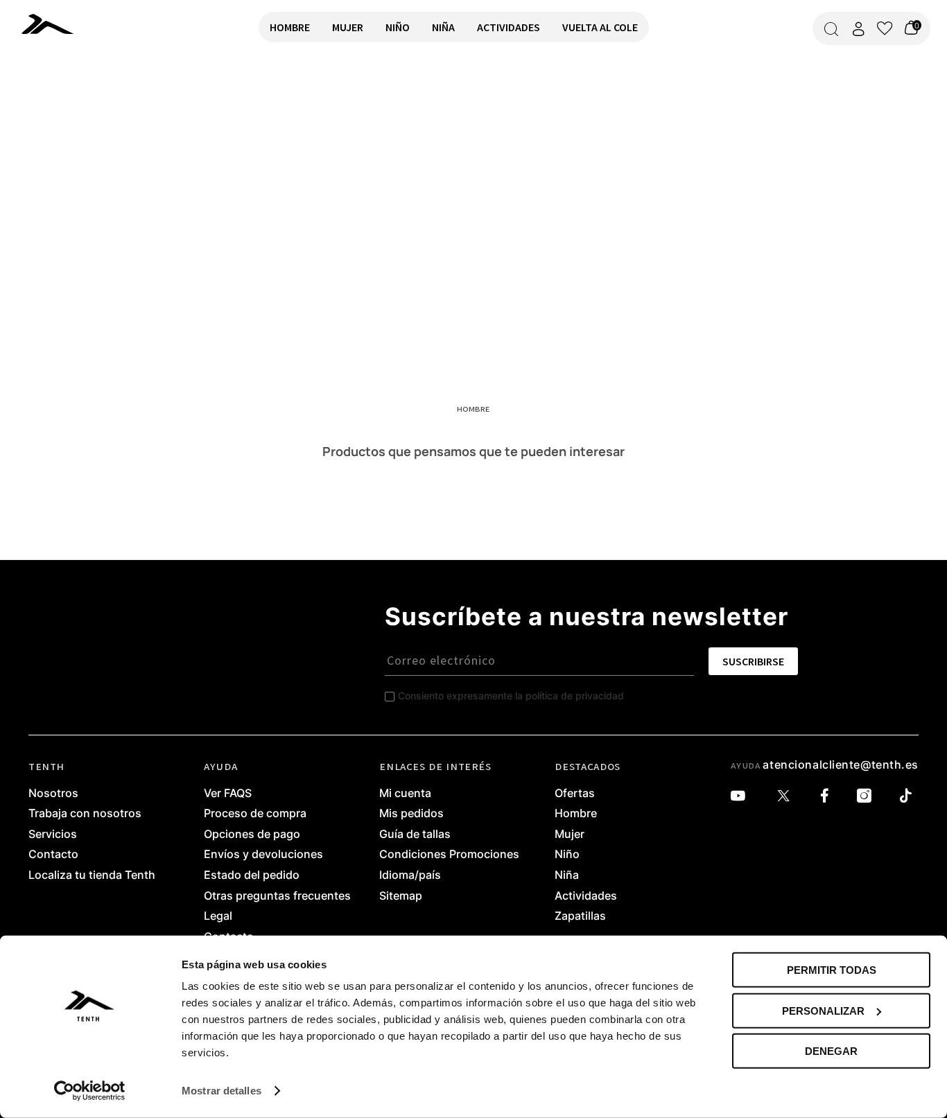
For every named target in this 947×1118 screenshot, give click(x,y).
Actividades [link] (586, 896)
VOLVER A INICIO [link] (52, 101)
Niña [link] (567, 875)
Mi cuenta (405, 793)
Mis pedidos (411, 813)
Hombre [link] (576, 813)
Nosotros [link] (53, 793)
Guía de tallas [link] (415, 834)
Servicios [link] (52, 834)
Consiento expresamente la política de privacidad (511, 695)
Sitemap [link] (400, 896)
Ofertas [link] (575, 793)
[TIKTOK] (909, 796)
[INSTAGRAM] (867, 796)
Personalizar (823, 1010)
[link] (47, 23)
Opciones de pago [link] (252, 834)
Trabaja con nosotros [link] (84, 813)
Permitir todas (831, 970)
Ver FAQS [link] (228, 793)
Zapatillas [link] (580, 916)
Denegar (831, 1051)
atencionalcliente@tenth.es (841, 764)
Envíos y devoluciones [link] (263, 854)
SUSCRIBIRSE (753, 661)
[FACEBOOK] (828, 796)
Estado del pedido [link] (251, 875)
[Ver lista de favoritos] (884, 28)
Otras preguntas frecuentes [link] (277, 896)
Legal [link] (218, 916)
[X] (787, 796)
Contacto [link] (53, 854)
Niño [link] (567, 854)
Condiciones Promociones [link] (449, 854)
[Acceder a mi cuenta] (858, 28)
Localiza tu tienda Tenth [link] (91, 875)
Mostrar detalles (221, 1091)
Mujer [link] (569, 834)
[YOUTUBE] (741, 796)
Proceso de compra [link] (255, 813)
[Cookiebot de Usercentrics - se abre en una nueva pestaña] (89, 1091)
